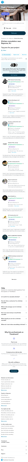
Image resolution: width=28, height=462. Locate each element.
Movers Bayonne (4, 395)
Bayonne (11, 38)
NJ (7, 38)
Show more (4, 390)
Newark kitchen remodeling (7, 428)
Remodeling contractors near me (8, 412)
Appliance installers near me (7, 419)
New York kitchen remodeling (7, 430)
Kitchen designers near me (6, 416)
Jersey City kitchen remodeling (7, 426)
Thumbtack (3, 38)
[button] (10, 102)
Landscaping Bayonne (5, 403)
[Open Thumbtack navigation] (3, 2)
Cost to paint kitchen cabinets (7, 381)
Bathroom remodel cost (6, 386)
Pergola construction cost (6, 383)
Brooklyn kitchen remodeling (7, 434)
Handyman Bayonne (5, 397)
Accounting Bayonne (5, 401)
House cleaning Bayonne (6, 399)
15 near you (5, 13)
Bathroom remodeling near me (7, 414)
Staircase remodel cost (6, 388)
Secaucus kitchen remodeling (7, 432)
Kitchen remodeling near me (7, 410)
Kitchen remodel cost (5, 379)
